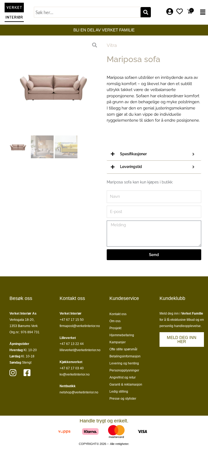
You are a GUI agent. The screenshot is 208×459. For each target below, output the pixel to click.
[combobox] (87, 12)
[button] (201, 12)
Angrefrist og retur (122, 377)
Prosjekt (115, 328)
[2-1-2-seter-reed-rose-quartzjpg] (54, 85)
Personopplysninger (124, 370)
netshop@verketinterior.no (79, 392)
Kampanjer (117, 342)
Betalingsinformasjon (125, 356)
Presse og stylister (122, 398)
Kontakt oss (117, 314)
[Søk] (145, 12)
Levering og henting (124, 363)
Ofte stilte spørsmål (123, 349)
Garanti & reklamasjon (125, 384)
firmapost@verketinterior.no (80, 326)
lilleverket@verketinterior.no (80, 350)
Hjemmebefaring (121, 335)
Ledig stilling (118, 391)
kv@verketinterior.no (75, 374)
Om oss (115, 321)
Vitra (112, 45)
